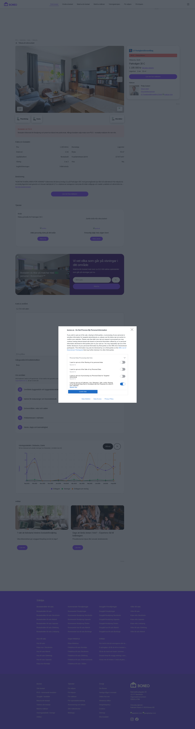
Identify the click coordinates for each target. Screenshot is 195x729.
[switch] (122, 362)
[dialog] (97, 364)
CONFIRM (83, 391)
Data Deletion (86, 399)
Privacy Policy (109, 399)
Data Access (97, 399)
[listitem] (97, 358)
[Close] (133, 330)
